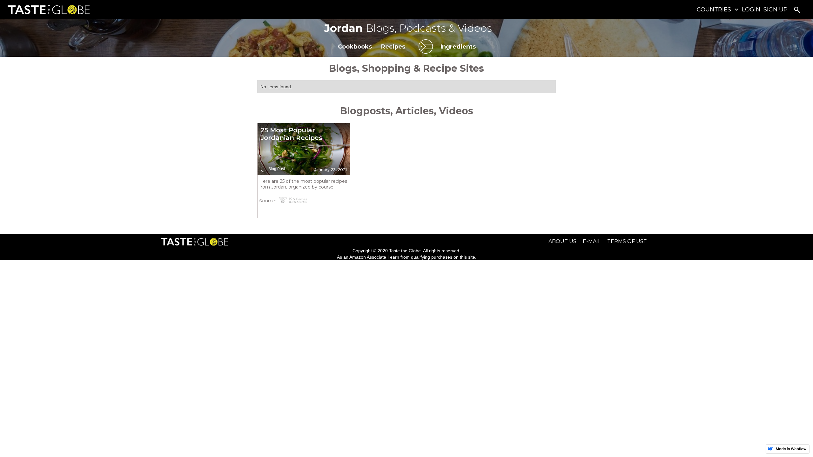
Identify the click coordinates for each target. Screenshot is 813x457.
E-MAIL (592, 241)
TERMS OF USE (627, 241)
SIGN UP (775, 9)
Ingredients (458, 46)
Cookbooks (355, 46)
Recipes (393, 46)
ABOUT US (562, 241)
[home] (47, 9)
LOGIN (751, 9)
